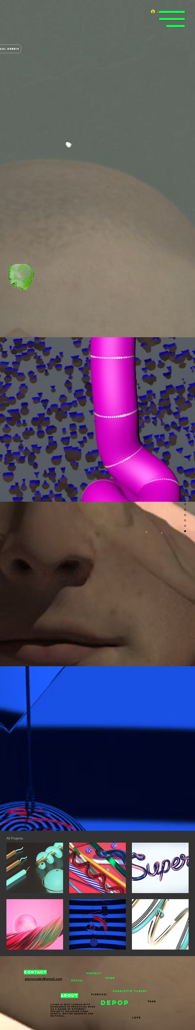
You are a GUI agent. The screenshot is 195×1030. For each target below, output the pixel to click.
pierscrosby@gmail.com (43, 979)
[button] (172, 19)
